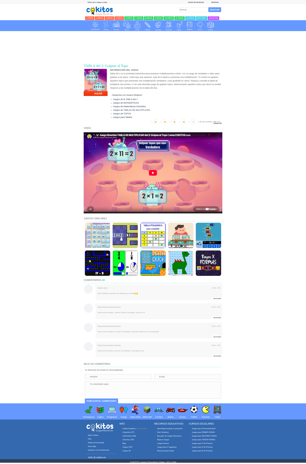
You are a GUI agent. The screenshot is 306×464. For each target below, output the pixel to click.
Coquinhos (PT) (128, 432)
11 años (179, 18)
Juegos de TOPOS (122, 113)
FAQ (89, 439)
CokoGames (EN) (129, 436)
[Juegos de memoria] (190, 26)
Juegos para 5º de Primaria (202, 447)
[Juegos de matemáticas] (95, 26)
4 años (109, 18)
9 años (158, 18)
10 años (169, 18)
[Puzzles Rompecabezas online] (200, 26)
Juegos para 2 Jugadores (167, 447)
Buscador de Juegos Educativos (169, 436)
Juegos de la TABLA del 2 (125, 99)
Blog (124, 443)
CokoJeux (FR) (128, 440)
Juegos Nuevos (163, 443)
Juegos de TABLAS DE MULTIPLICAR (131, 110)
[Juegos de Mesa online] (211, 26)
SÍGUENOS (215, 2)
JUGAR (96, 93)
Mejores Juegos (163, 440)
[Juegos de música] (179, 26)
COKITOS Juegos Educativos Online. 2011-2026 (153, 462)
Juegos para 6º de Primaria (202, 451)
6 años (129, 18)
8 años (148, 18)
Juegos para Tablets (122, 117)
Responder (217, 298)
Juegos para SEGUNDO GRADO (204, 436)
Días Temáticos (163, 432)
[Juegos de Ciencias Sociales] (158, 26)
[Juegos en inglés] (127, 26)
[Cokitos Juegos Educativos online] (101, 10)
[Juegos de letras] (137, 26)
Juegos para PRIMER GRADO (203, 432)
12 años (190, 18)
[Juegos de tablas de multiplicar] (106, 26)
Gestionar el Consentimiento (98, 450)
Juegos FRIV (127, 447)
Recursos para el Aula (165, 451)
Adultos (213, 18)
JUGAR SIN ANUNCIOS (196, 2)
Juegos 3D (127, 451)
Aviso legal (92, 446)
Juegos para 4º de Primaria (202, 443)
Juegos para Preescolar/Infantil (203, 428)
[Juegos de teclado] (116, 26)
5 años (119, 18)
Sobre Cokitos (93, 435)
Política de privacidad (96, 443)
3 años (99, 18)
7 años (138, 18)
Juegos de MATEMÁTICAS (126, 103)
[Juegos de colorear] (169, 26)
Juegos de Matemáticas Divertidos (129, 106)
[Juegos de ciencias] (148, 26)
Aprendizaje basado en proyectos (170, 428)
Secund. (201, 18)
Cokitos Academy (129, 428)
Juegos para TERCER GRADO (203, 440)
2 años (89, 18)
